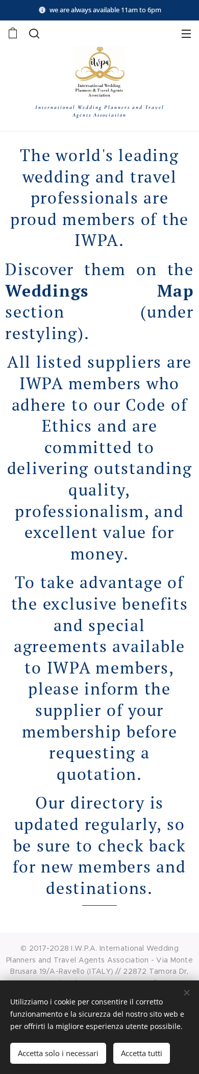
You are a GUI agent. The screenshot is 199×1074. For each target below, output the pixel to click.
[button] (34, 33)
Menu (186, 33)
